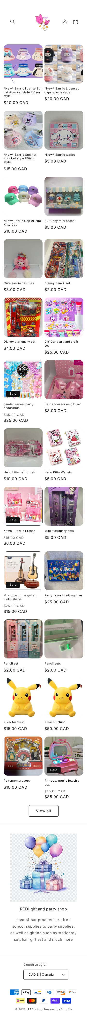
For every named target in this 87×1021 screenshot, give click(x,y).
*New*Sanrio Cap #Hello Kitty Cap (22, 223)
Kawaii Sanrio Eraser (19, 531)
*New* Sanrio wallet (59, 154)
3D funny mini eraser (60, 221)
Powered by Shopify (58, 1009)
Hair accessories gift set (62, 404)
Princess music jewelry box (61, 782)
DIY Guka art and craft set (61, 343)
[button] (12, 21)
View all (43, 811)
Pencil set (11, 663)
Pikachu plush (14, 722)
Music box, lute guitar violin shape (20, 597)
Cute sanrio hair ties (19, 283)
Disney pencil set (57, 283)
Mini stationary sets (59, 531)
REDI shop (35, 1009)
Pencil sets (52, 663)
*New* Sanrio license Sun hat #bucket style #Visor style (23, 92)
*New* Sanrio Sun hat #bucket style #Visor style (20, 158)
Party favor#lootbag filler (63, 595)
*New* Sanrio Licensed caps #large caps (62, 90)
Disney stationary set (20, 341)
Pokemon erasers (17, 780)
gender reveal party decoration (18, 406)
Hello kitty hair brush (19, 472)
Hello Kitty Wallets (58, 472)
